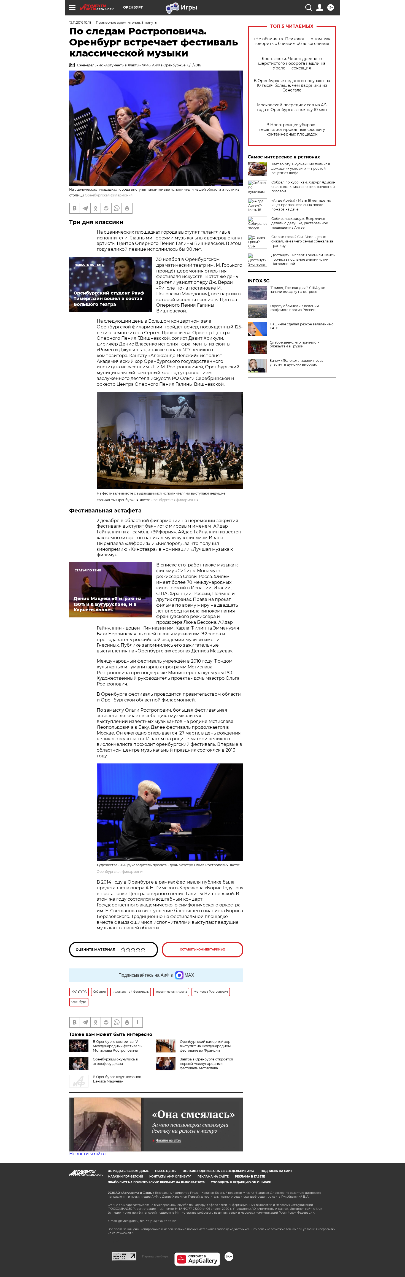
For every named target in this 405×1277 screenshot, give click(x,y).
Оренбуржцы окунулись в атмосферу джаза (115, 1061)
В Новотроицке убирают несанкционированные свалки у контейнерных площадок (292, 130)
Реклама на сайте (213, 1176)
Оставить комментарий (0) (202, 949)
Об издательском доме (128, 1171)
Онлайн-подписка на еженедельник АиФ (218, 1171)
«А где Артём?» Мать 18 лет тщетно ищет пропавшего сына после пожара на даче (301, 204)
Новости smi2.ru (87, 1153)
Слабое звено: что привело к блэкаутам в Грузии (294, 344)
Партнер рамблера (155, 1256)
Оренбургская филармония (109, 195)
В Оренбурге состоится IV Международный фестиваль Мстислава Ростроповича (117, 1046)
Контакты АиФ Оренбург (170, 1176)
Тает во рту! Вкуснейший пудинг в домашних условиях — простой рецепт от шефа (300, 168)
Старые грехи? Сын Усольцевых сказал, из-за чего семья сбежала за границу (302, 241)
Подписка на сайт (276, 1171)
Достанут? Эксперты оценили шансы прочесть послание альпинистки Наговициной (303, 259)
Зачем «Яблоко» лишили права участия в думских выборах (296, 362)
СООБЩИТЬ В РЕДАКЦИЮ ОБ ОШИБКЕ (241, 1182)
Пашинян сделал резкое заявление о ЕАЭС (302, 326)
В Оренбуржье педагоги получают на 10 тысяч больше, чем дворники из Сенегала (292, 86)
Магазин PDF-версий (125, 1176)
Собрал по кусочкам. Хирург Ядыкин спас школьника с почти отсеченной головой (303, 186)
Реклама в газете (250, 1176)
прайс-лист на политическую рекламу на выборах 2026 (156, 1182)
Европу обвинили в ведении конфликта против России (294, 308)
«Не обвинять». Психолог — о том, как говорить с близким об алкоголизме (291, 41)
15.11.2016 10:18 (80, 22)
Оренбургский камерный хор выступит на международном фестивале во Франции (205, 1046)
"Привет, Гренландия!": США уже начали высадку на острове (297, 290)
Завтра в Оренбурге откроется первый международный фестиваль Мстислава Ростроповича (206, 1065)
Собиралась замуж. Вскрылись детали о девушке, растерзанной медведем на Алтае (299, 223)
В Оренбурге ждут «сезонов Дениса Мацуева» (117, 1079)
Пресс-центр (165, 1171)
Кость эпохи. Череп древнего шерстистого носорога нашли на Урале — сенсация (291, 63)
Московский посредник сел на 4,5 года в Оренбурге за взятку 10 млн (292, 107)
